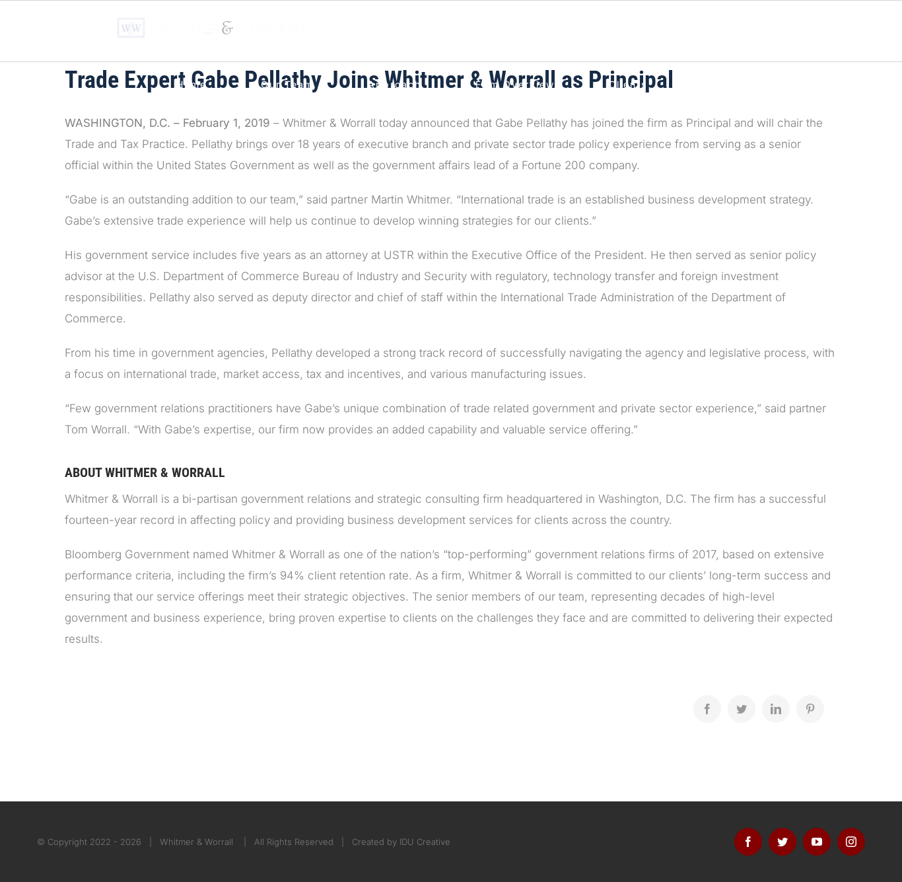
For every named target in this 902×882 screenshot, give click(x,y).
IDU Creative (424, 841)
